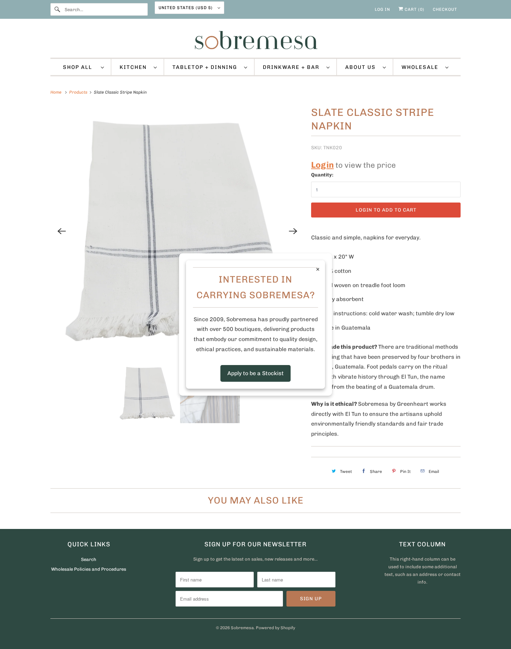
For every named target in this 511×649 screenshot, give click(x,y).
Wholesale (422, 67)
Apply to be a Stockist (255, 373)
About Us (362, 67)
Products (78, 92)
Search (88, 559)
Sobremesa (242, 627)
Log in (382, 9)
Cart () (413, 9)
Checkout (445, 9)
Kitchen (135, 67)
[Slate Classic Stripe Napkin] (177, 231)
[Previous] (61, 231)
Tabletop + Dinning (206, 67)
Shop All (80, 67)
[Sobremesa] (255, 40)
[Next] (293, 231)
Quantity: (322, 175)
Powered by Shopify (275, 627)
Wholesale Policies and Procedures (88, 569)
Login (322, 165)
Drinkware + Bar (293, 67)
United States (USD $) (186, 7)
